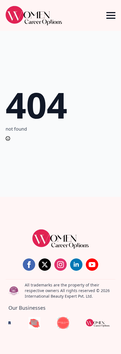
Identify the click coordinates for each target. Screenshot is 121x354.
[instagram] (60, 264)
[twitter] (45, 264)
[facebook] (29, 264)
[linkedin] (76, 264)
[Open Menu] (110, 15)
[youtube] (92, 264)
